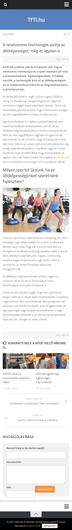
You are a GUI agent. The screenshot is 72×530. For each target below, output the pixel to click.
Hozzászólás (13, 462)
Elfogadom (49, 526)
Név (8, 487)
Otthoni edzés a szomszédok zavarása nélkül (16, 378)
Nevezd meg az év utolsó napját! (25, 448)
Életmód (8, 34)
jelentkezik (62, 157)
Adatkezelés (33, 526)
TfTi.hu (36, 19)
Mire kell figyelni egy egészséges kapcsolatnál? (47, 378)
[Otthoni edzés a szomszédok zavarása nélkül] (19, 361)
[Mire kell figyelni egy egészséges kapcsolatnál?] (52, 361)
